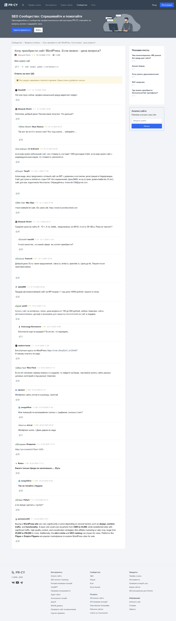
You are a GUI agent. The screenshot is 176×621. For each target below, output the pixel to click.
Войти (38, 30)
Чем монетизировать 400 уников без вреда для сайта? (146, 56)
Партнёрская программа (99, 605)
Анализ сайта (139, 110)
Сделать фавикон (58, 613)
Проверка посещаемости (61, 591)
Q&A (92, 576)
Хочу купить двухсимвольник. (145, 74)
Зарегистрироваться (21, 30)
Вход (154, 5)
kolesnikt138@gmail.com (76, 182)
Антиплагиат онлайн (59, 598)
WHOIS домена (57, 605)
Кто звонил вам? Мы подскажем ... (47, 131)
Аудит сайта (56, 594)
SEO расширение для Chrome (141, 591)
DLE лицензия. (138, 82)
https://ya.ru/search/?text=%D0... (30, 449)
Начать (147, 126)
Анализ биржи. (138, 66)
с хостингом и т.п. (51, 66)
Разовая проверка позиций (61, 583)
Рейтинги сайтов (96, 609)
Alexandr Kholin (24, 55)
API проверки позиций (98, 602)
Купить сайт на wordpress (27, 310)
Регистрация (167, 5)
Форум (92, 579)
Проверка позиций (138, 583)
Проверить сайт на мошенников (63, 609)
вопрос (33, 66)
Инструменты (51, 5)
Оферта (132, 609)
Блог (94, 5)
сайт (27, 66)
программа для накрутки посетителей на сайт (64, 313)
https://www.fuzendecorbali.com (63, 207)
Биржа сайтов (66, 5)
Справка (132, 605)
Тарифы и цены (34, 5)
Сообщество (82, 5)
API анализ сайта (97, 598)
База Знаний (95, 587)
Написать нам (134, 602)
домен (39, 66)
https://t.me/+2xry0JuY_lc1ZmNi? (62, 350)
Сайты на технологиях (99, 613)
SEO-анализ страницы (60, 579)
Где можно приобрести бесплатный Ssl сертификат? (145, 91)
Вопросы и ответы (32, 42)
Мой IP (53, 602)
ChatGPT (54, 587)
